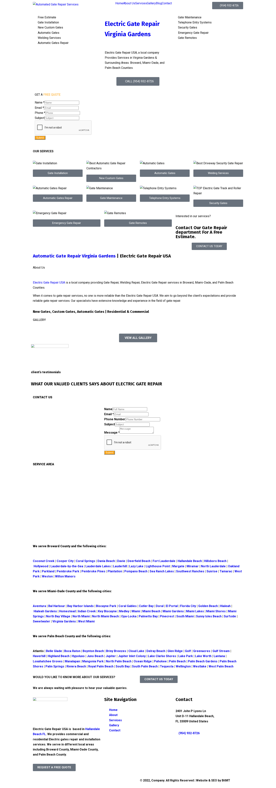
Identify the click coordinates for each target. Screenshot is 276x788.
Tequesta (166, 666)
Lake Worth (203, 656)
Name (39, 102)
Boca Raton (72, 651)
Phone (40, 113)
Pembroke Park (68, 571)
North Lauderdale (213, 566)
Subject (39, 118)
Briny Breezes (116, 651)
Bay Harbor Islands (80, 606)
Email (39, 108)
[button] (58, 173)
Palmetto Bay (148, 616)
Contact (167, 3)
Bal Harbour (56, 606)
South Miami (185, 616)
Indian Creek (87, 611)
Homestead (67, 611)
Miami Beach (151, 611)
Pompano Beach (135, 571)
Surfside (230, 616)
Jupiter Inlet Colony (132, 656)
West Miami (86, 621)
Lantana (219, 656)
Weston (48, 576)
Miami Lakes (195, 611)
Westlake (199, 666)
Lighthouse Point (158, 566)
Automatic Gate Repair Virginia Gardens (74, 256)
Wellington (183, 666)
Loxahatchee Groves (48, 661)
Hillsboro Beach (215, 561)
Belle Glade (54, 651)
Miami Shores (215, 611)
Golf (188, 651)
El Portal (172, 606)
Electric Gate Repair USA (49, 282)
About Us (129, 3)
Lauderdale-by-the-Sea (67, 566)
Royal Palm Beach (100, 666)
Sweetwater (42, 621)
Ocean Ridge (143, 661)
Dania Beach (106, 561)
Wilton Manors (65, 576)
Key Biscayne (108, 611)
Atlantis (38, 651)
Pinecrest (167, 616)
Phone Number (114, 419)
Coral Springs (85, 561)
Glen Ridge (175, 651)
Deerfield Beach (138, 561)
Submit (40, 137)
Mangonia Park (93, 661)
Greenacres (201, 651)
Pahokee (160, 661)
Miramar (193, 566)
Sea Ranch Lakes (162, 571)
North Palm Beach (118, 661)
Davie (120, 561)
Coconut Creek (43, 561)
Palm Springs (54, 666)
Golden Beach (208, 606)
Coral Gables (127, 606)
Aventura (39, 606)
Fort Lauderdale (164, 561)
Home (119, 3)
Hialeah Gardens (45, 611)
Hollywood (41, 566)
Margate (178, 566)
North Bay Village (58, 616)
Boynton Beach (93, 651)
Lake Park (185, 656)
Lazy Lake (136, 566)
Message (112, 432)
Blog (159, 3)
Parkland (48, 571)
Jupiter (111, 656)
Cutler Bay (146, 606)
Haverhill (39, 656)
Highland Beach (58, 656)
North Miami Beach (105, 616)
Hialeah (225, 606)
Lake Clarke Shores (162, 656)
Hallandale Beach (190, 561)
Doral (160, 606)
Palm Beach (177, 661)
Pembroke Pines (93, 571)
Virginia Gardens (64, 621)
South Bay (123, 666)
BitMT (226, 780)
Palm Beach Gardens (202, 661)
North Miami (81, 616)
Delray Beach (155, 651)
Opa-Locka (128, 616)
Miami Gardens (173, 611)
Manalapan (72, 661)
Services (141, 3)
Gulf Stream (221, 651)
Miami (136, 611)
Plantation (115, 571)
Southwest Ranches (190, 571)
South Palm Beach (144, 666)
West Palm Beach (221, 666)
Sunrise (212, 571)
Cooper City (65, 561)
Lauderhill (120, 566)
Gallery (151, 3)
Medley (124, 611)
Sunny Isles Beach (209, 616)
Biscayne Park (106, 606)
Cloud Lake (136, 651)
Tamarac (226, 571)
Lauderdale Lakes (98, 566)
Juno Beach (95, 656)
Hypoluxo (78, 656)
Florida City (188, 606)
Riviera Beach (76, 666)
